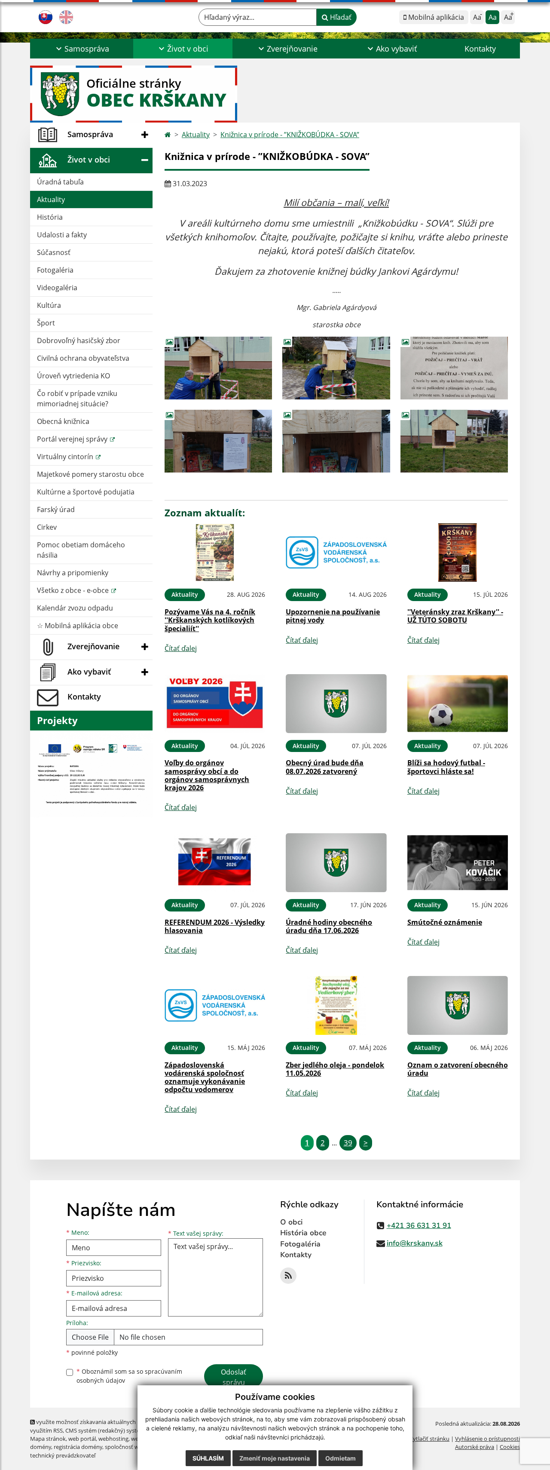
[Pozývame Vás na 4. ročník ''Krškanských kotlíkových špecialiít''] (215, 552)
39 (348, 1143)
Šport (46, 323)
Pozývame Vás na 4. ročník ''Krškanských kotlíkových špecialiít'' (210, 620)
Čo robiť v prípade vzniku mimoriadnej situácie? (77, 398)
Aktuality (51, 199)
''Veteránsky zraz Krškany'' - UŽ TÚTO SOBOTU (455, 616)
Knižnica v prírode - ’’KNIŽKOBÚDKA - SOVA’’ (289, 134)
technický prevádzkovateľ (62, 1455)
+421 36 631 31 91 (419, 1226)
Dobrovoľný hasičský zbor (78, 340)
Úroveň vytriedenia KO (73, 376)
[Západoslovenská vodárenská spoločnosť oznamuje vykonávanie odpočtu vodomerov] (215, 1005)
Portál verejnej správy (73, 439)
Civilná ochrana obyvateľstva (83, 358)
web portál (82, 1438)
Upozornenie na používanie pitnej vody (333, 616)
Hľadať (339, 17)
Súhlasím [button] (208, 1458)
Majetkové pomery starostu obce (90, 474)
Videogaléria (57, 287)
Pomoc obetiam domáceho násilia (81, 550)
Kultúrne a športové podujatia (85, 492)
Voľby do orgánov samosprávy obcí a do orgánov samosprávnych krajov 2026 (207, 775)
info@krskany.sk (415, 1243)
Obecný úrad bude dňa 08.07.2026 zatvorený (325, 767)
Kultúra (49, 305)
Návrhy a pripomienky (72, 572)
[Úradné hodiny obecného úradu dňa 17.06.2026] (336, 862)
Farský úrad (56, 509)
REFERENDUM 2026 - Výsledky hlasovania (215, 926)
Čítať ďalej (181, 648)
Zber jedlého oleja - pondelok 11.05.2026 (335, 1069)
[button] (81, 48)
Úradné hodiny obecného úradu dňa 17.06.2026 (329, 926)
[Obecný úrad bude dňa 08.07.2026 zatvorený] (336, 703)
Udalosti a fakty (62, 234)
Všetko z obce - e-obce (73, 590)
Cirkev (47, 527)
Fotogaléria (55, 270)
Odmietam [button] (340, 1458)
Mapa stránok (48, 1438)
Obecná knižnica (63, 421)
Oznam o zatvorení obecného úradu (457, 1069)
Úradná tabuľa (60, 182)
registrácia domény (78, 1447)
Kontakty (480, 48)
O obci (291, 1222)
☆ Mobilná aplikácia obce (77, 625)
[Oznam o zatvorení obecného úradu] (457, 1005)
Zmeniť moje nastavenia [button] (274, 1458)
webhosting (113, 1438)
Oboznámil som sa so (129, 1375)
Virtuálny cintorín (66, 456)
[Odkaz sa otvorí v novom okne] (288, 1275)
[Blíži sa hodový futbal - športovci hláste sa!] (457, 703)
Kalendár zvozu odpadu (75, 608)
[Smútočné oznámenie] (457, 862)
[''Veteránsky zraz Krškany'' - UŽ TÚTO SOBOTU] (457, 552)
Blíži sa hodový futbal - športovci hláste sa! (446, 767)
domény (40, 1447)
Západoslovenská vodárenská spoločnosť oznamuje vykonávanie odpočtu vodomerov (205, 1077)
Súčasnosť (53, 252)
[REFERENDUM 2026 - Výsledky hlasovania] (215, 862)
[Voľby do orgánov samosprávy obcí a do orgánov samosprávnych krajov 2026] (215, 703)
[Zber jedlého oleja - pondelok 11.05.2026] (336, 1005)
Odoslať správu (233, 1377)
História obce (303, 1233)
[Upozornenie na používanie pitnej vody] (336, 552)
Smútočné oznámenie (444, 922)
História (50, 217)
